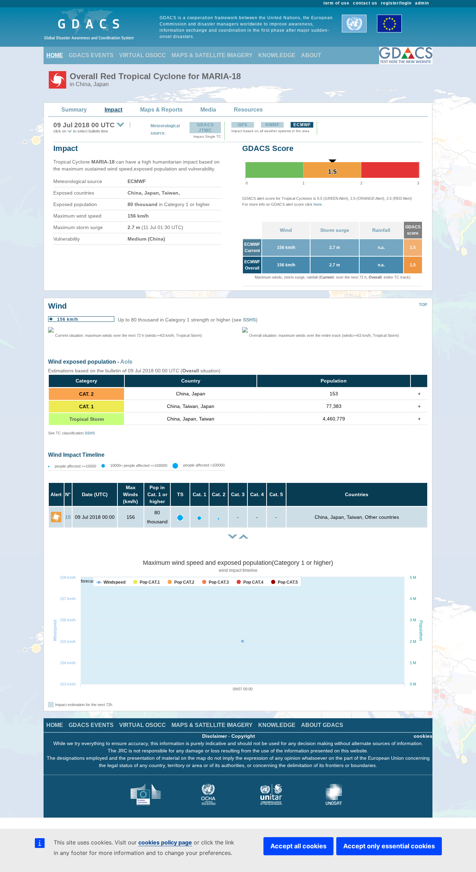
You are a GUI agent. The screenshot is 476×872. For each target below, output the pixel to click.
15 (68, 517)
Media (208, 110)
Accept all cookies (298, 846)
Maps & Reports (161, 110)
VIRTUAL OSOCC (142, 55)
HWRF (272, 124)
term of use (336, 3)
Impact (113, 110)
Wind (286, 230)
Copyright (243, 736)
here (318, 204)
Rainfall (381, 230)
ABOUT (311, 55)
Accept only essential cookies (389, 846)
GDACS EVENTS (91, 55)
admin (422, 3)
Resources (248, 110)
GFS (242, 124)
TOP (423, 304)
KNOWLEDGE (276, 55)
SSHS (249, 320)
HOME (54, 55)
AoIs (126, 362)
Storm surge (334, 230)
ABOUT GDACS (322, 725)
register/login (396, 3)
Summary (74, 110)
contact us (365, 3)
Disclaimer (214, 736)
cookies (423, 736)
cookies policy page (165, 842)
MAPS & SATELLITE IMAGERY (212, 55)
